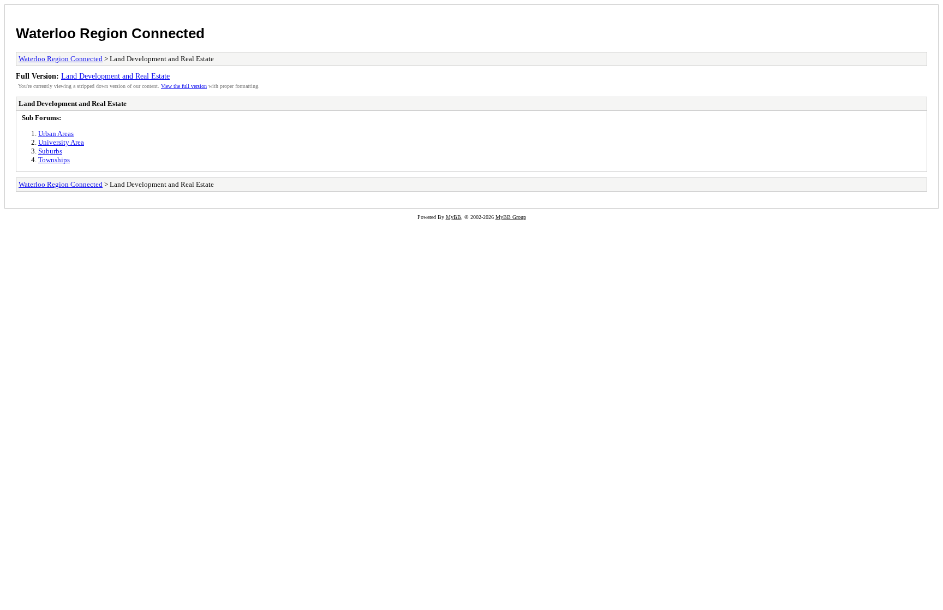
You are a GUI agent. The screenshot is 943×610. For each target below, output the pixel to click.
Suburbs (50, 151)
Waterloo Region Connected (110, 33)
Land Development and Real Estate (115, 76)
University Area (61, 142)
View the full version (184, 86)
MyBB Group (511, 217)
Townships (54, 160)
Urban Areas (56, 133)
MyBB (453, 217)
